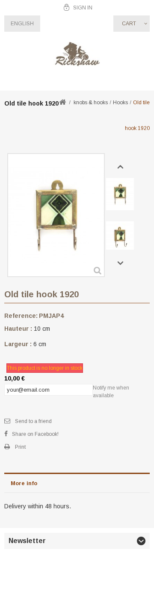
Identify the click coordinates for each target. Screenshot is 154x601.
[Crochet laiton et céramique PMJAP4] (120, 194)
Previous (120, 167)
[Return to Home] (62, 102)
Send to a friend (33, 421)
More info (24, 483)
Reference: (21, 315)
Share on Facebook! (35, 434)
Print (20, 447)
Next (120, 263)
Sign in (82, 8)
